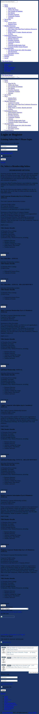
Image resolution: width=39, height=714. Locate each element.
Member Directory (13, 38)
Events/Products (9, 55)
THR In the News (13, 9)
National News (12, 24)
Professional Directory (10, 35)
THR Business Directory (15, 37)
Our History (11, 13)
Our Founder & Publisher (15, 11)
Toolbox (10, 34)
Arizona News (12, 22)
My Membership (9, 69)
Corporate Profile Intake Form (16, 45)
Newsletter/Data (9, 48)
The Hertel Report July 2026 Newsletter (19, 50)
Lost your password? (7, 153)
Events (6, 65)
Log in (6, 58)
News (6, 21)
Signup (3, 255)
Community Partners (14, 16)
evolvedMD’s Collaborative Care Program (13, 634)
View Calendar (33, 672)
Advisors (10, 17)
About (6, 6)
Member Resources (9, 26)
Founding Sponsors (13, 14)
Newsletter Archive (13, 53)
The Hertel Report (7, 712)
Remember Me (7, 156)
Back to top (7, 709)
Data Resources (12, 51)
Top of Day (7, 19)
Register (6, 56)
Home (6, 5)
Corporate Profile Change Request (18, 46)
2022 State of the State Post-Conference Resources (22, 29)
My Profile (7, 70)
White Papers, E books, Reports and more (20, 32)
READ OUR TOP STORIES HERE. (11, 612)
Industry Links (12, 30)
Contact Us (7, 64)
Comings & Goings (13, 27)
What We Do (12, 8)
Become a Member (9, 67)
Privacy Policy (32, 712)
